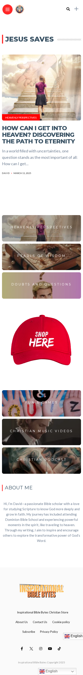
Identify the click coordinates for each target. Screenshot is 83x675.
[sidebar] (76, 8)
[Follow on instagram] (41, 648)
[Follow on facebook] (22, 648)
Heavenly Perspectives (21, 117)
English (51, 671)
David (6, 173)
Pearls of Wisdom (41, 256)
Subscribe (28, 631)
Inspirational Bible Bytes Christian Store (42, 612)
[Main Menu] (8, 9)
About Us (21, 622)
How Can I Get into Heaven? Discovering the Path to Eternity (38, 134)
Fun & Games (41, 402)
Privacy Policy (49, 631)
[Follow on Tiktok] (60, 648)
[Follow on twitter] (32, 648)
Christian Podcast (42, 460)
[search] (68, 9)
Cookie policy (61, 622)
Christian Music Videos (41, 431)
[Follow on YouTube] (50, 648)
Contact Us (40, 622)
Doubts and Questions (41, 284)
